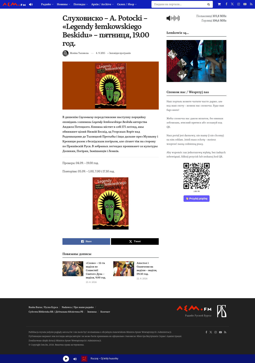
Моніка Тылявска (79, 53)
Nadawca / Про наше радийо (78, 307)
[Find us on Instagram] (238, 4)
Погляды (79, 4)
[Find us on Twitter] (232, 4)
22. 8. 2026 (142, 278)
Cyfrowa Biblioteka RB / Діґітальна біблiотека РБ (56, 311)
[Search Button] (209, 4)
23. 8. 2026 (91, 282)
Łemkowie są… (178, 32)
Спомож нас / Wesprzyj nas (188, 92)
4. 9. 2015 (100, 53)
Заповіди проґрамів (120, 53)
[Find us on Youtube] (244, 4)
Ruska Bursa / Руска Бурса (43, 307)
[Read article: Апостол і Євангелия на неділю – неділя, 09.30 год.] (123, 268)
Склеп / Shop (125, 4)
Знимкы (92, 311)
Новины (62, 4)
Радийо (46, 4)
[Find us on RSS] (251, 4)
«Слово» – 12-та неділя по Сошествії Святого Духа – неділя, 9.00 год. (96, 270)
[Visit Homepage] (14, 4)
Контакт (105, 311)
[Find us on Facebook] (226, 4)
